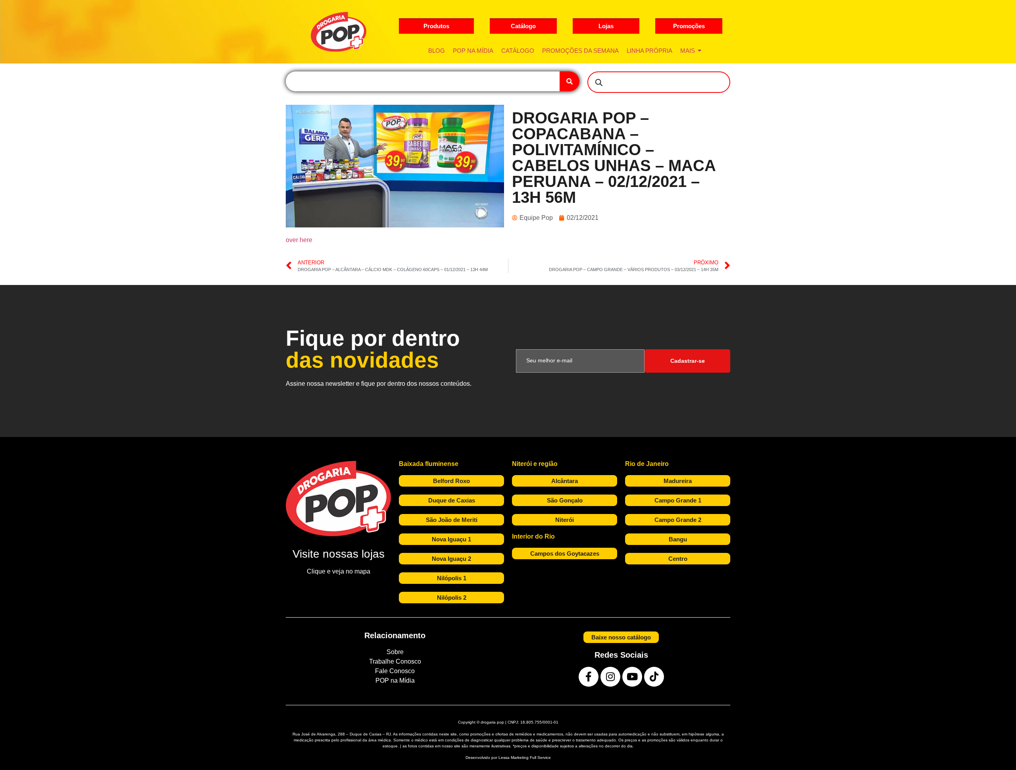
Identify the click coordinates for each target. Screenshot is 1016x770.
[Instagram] (610, 677)
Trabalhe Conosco (395, 661)
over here (299, 240)
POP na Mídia (395, 680)
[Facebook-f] (588, 677)
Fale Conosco (395, 671)
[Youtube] (632, 677)
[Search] (569, 81)
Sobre (395, 652)
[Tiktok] (654, 677)
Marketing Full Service (531, 757)
